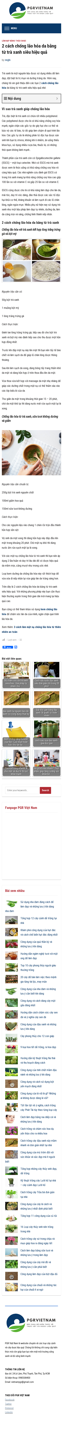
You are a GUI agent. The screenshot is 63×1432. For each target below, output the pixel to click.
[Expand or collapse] (57, 98)
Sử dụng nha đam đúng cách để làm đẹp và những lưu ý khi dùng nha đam (29, 906)
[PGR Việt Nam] (31, 11)
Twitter (8, 1404)
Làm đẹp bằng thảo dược (14, 41)
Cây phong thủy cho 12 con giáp (37, 1036)
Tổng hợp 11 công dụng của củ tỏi (38, 1215)
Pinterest (9, 1408)
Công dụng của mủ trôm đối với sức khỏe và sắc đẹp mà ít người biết (30, 1157)
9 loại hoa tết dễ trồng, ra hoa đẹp (38, 1047)
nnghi (7, 60)
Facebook (9, 1399)
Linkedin (9, 1412)
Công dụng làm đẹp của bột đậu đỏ (38, 1274)
